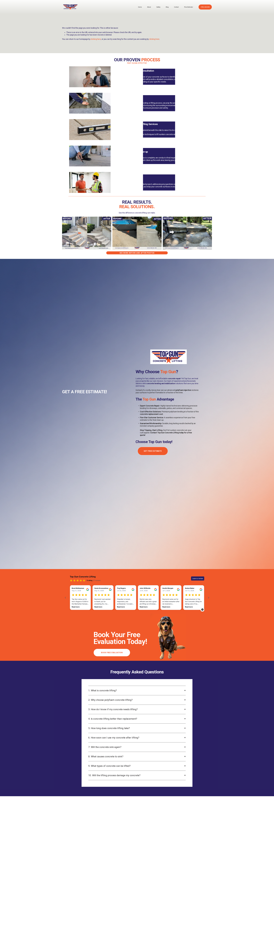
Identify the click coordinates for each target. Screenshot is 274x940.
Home (140, 7)
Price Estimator (188, 7)
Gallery (158, 7)
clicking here (96, 39)
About (149, 7)
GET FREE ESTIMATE (153, 451)
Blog (167, 7)
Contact (176, 7)
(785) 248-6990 (205, 7)
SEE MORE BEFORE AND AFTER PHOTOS (137, 253)
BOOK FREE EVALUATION (112, 653)
